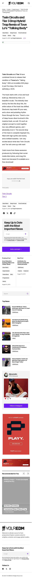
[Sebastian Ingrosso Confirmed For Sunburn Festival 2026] (6, 349)
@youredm (13, 374)
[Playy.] (16, 462)
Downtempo (15, 505)
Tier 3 (4, 196)
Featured (26, 271)
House (8, 9)
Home (3, 9)
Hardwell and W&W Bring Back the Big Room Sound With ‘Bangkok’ (20, 321)
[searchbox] (14, 293)
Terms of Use (20, 240)
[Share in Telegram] (11, 213)
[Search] (28, 294)
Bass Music (5, 32)
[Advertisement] (16, 434)
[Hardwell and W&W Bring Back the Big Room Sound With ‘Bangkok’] (6, 323)
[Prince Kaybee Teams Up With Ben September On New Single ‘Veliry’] (6, 362)
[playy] (16, 168)
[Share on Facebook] (4, 213)
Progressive (6, 278)
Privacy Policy (11, 240)
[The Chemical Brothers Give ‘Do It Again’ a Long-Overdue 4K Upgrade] (6, 336)
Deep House (15, 9)
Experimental (6, 271)
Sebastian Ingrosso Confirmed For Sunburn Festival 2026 (19, 347)
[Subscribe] (26, 234)
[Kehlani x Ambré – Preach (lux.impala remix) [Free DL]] (16, 495)
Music (14, 338)
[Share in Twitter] (7, 213)
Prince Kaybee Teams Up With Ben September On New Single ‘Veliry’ (20, 360)
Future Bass (6, 274)
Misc (11, 274)
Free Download (22, 32)
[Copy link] (14, 213)
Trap (14, 35)
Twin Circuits (7, 194)
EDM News (20, 267)
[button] (3, 3)
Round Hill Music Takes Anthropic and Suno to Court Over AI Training (21, 308)
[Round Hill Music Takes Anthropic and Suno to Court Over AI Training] (6, 310)
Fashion (20, 271)
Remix (9, 35)
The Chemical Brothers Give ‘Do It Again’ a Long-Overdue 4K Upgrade (21, 334)
